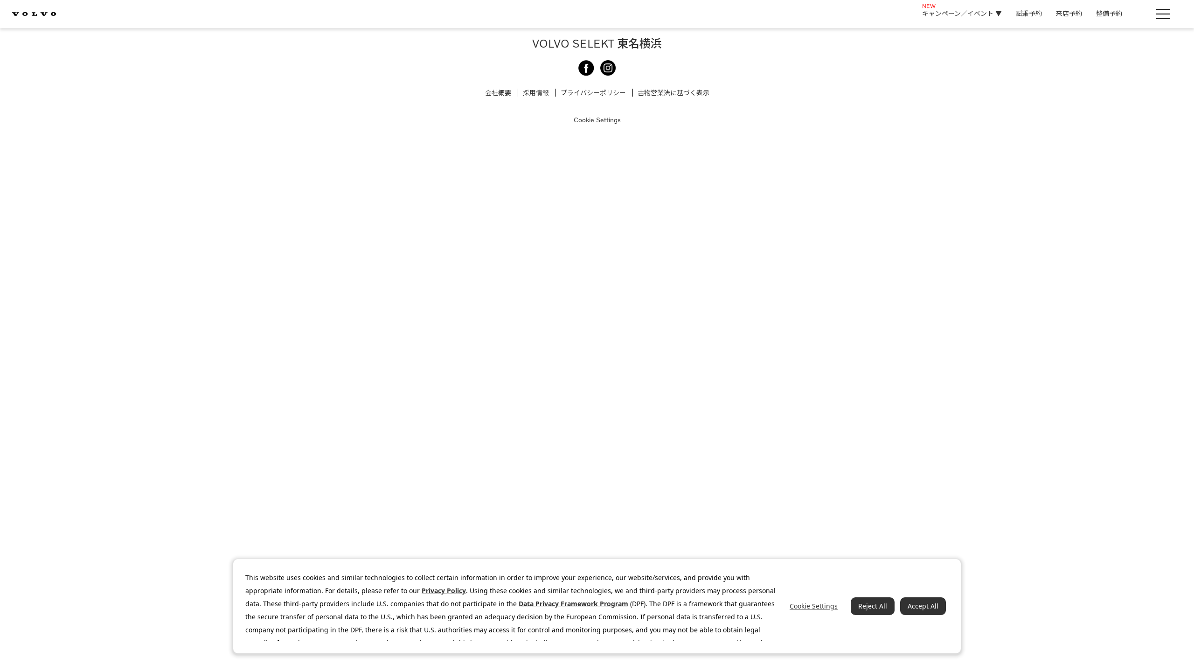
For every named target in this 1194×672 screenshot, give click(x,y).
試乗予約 (1029, 13)
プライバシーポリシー (593, 93)
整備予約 (1109, 13)
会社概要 (498, 93)
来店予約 (1069, 13)
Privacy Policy (444, 590)
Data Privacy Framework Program (573, 603)
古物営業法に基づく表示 (673, 93)
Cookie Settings (597, 120)
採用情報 (536, 93)
